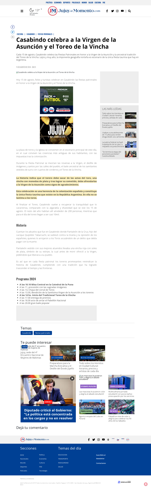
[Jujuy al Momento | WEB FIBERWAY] (118, 439)
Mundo (84, 2)
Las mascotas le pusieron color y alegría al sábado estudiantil (92, 392)
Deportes (66, 2)
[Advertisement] (56, 312)
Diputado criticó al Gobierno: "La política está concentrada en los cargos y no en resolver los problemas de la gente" (48, 416)
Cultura (98, 2)
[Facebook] (13, 27)
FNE (104, 2)
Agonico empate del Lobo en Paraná (91, 417)
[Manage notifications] (146, 484)
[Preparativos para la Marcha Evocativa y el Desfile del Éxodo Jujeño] (63, 360)
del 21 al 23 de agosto (88, 357)
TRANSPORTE (63, 459)
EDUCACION (62, 455)
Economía (58, 2)
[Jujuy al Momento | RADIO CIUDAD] (127, 439)
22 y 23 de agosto (57, 357)
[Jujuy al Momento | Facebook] (107, 11)
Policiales (76, 2)
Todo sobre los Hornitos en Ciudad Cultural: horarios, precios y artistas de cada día (112, 116)
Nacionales (24, 459)
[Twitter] (13, 32)
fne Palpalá (113, 411)
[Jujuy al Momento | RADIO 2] (122, 439)
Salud (90, 2)
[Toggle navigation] (22, 11)
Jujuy (22, 455)
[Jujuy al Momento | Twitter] (112, 11)
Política (49, 2)
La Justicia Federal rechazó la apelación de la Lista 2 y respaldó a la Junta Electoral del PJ (113, 145)
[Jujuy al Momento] (34, 441)
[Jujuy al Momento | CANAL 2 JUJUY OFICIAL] (108, 439)
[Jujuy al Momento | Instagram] (117, 11)
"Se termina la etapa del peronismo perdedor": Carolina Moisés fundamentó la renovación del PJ (112, 156)
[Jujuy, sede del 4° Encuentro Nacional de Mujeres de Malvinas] (34, 349)
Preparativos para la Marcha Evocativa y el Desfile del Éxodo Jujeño (113, 125)
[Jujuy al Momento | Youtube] (122, 11)
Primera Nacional (86, 411)
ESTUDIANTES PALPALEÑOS (88, 386)
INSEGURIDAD (63, 463)
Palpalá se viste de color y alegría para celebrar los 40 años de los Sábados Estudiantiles (119, 419)
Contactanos (101, 463)
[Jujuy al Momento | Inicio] (128, 447)
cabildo (24, 347)
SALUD (60, 467)
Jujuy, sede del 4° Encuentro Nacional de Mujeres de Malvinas (32, 355)
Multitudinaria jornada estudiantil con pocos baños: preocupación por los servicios (121, 393)
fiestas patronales (42, 333)
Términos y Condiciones (27, 478)
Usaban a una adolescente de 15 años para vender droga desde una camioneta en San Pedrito (113, 135)
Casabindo (26, 333)
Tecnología (43, 471)
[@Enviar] (13, 37)
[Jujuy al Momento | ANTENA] (113, 439)
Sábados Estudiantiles (117, 386)
